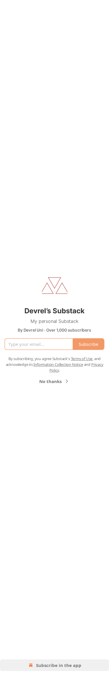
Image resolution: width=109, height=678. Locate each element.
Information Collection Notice (58, 364)
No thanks (50, 381)
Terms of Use (82, 358)
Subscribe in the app (58, 665)
